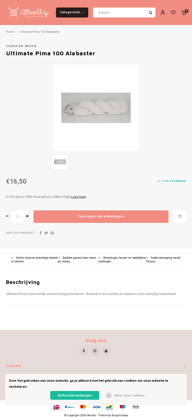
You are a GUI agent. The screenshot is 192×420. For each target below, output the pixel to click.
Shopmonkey (120, 415)
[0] (184, 12)
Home (10, 32)
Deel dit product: (20, 233)
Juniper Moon (21, 46)
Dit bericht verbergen (75, 395)
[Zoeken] (151, 13)
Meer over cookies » (130, 395)
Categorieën (70, 12)
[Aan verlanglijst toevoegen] (180, 216)
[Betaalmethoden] (56, 406)
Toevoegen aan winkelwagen (101, 216)
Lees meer (78, 197)
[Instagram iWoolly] (94, 351)
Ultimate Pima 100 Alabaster (40, 32)
